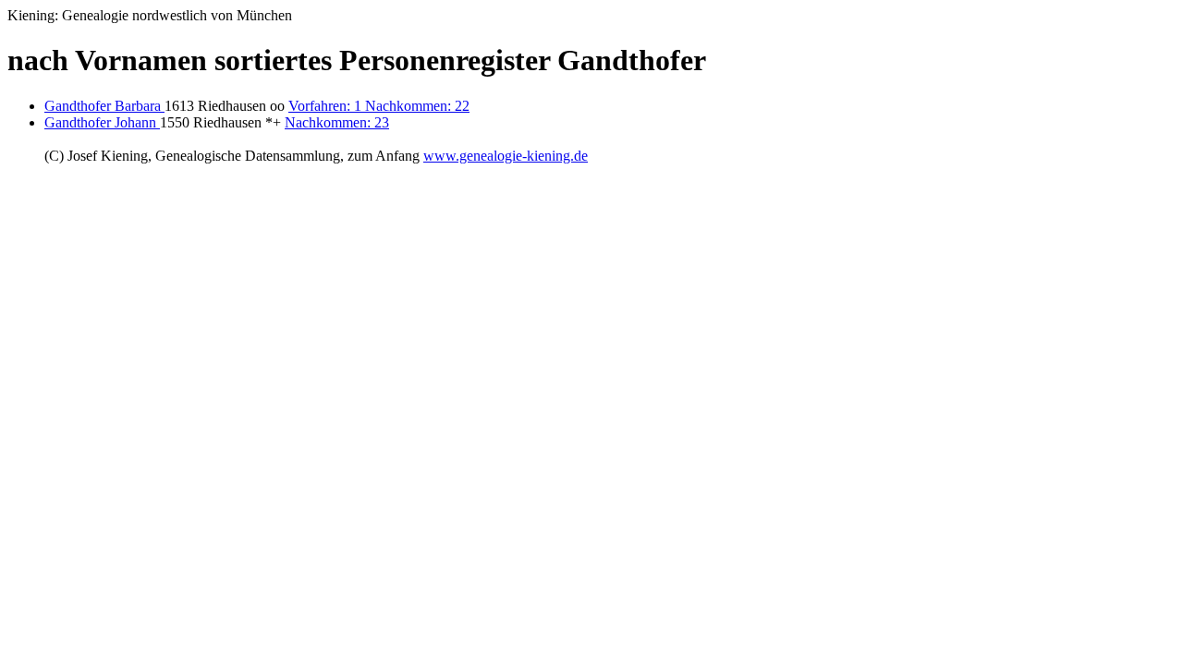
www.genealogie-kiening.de (505, 155)
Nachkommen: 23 (337, 122)
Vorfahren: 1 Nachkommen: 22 (379, 106)
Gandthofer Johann (102, 122)
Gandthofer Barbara (104, 106)
